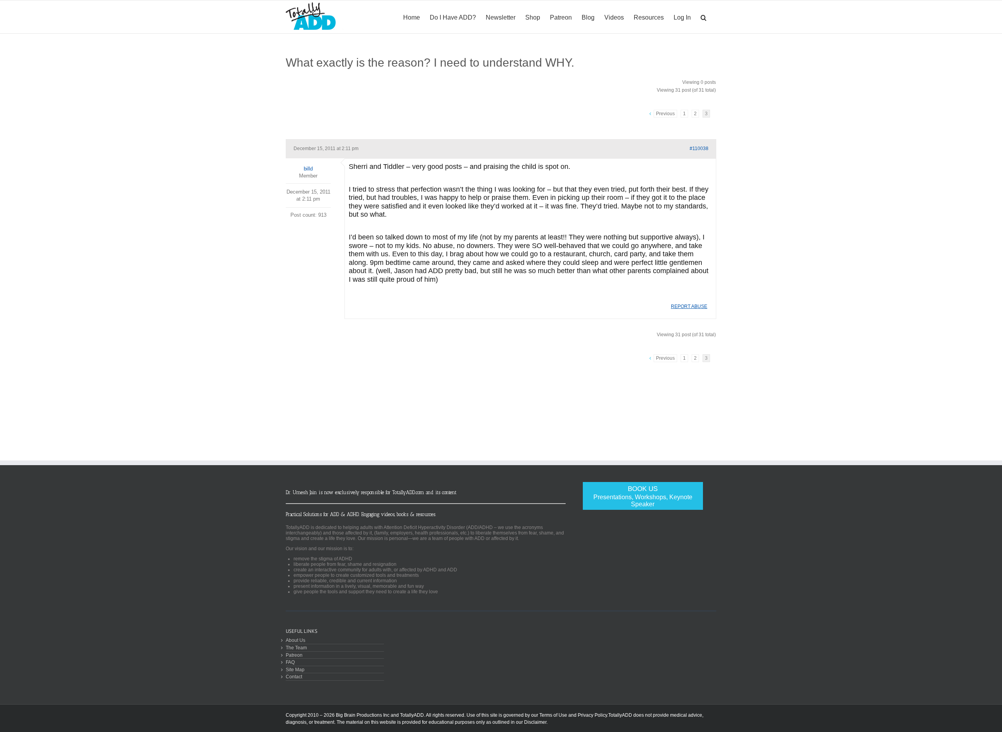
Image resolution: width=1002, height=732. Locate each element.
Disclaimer (535, 722)
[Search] (703, 16)
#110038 (699, 148)
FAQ (290, 662)
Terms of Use (553, 715)
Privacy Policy (592, 715)
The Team (296, 647)
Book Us (642, 496)
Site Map (295, 669)
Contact (294, 676)
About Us (295, 640)
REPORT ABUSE (689, 306)
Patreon (294, 655)
